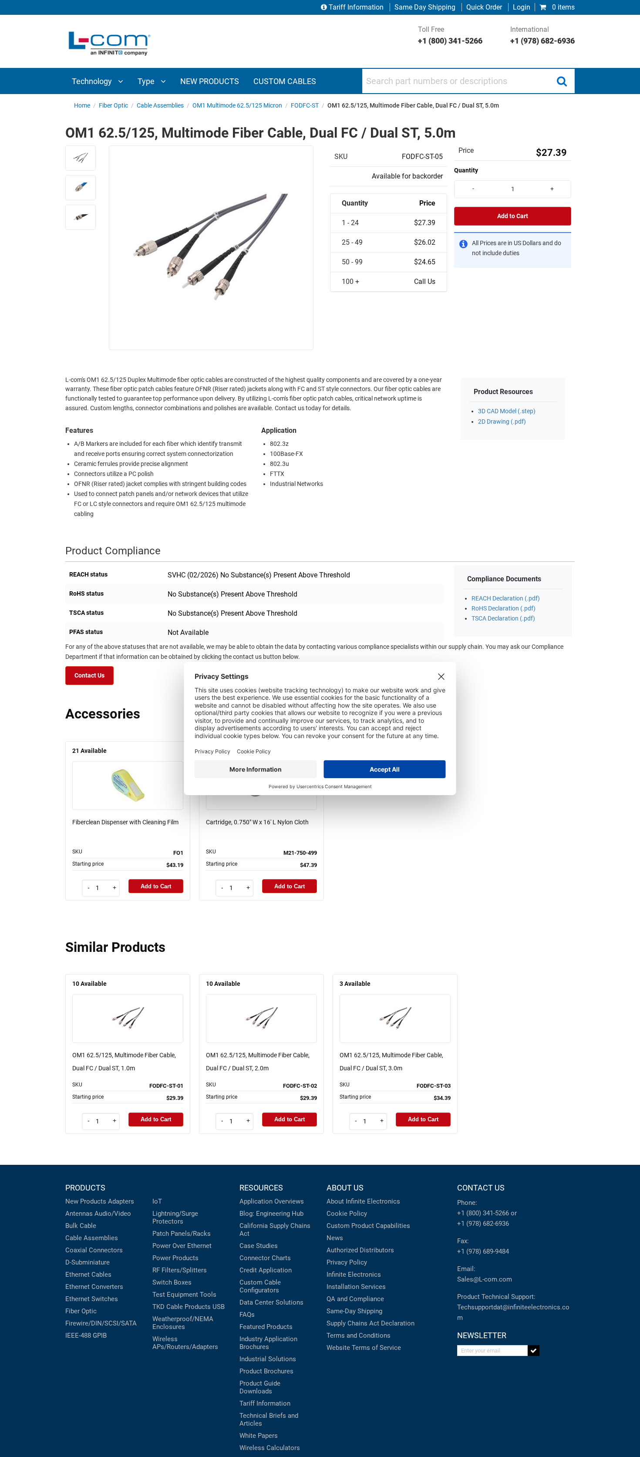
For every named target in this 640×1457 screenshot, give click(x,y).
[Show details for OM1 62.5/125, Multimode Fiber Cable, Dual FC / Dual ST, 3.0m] (395, 1006)
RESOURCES (261, 1187)
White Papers (258, 1436)
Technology (93, 81)
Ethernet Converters (94, 1287)
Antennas (79, 1214)
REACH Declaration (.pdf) (506, 598)
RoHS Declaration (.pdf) (504, 608)
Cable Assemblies (91, 1238)
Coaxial (76, 1250)
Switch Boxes (172, 1282)
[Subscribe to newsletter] (533, 1350)
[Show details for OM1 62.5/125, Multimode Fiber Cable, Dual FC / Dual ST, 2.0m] (262, 1006)
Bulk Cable (80, 1226)
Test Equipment (175, 1294)
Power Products (175, 1258)
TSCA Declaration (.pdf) (503, 618)
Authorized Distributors (360, 1250)
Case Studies (258, 1246)
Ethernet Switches (91, 1299)
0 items (562, 7)
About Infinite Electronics (363, 1201)
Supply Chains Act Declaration (370, 1323)
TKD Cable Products (181, 1307)
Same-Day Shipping (354, 1311)
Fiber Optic (81, 1311)
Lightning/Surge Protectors (175, 1217)
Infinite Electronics (354, 1274)
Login (521, 7)
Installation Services (356, 1287)
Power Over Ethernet (182, 1246)
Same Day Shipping (424, 7)
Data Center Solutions (271, 1302)
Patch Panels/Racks (181, 1234)
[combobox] (468, 81)
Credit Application (265, 1270)
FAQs (247, 1315)
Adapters (121, 1201)
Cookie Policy (347, 1214)
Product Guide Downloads (259, 1387)
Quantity (466, 170)
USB (218, 1307)
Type (147, 81)
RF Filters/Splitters (179, 1270)
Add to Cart (512, 216)
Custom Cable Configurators (260, 1286)
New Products (85, 1201)
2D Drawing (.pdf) (502, 421)
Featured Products (266, 1327)
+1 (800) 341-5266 (483, 1213)
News (335, 1238)
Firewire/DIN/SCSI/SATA (101, 1323)
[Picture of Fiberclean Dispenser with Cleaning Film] (128, 773)
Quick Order (484, 7)
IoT (157, 1201)
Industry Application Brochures (268, 1343)
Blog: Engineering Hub (271, 1214)
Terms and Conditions (359, 1335)
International (542, 35)
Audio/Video (112, 1214)
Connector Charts (265, 1258)
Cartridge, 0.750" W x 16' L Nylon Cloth (257, 822)
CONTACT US (481, 1187)
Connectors (106, 1250)
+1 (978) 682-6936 (483, 1224)
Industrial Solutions (267, 1359)
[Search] (562, 81)
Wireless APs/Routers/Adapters (185, 1343)
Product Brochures (266, 1371)
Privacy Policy (347, 1262)
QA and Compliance (355, 1299)
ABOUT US (345, 1187)
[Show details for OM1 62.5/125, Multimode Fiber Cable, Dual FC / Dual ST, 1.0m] (128, 1006)
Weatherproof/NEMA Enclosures (182, 1323)
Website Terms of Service (364, 1348)
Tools (208, 1294)
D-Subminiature (87, 1262)
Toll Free (450, 35)
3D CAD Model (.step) (507, 411)
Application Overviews (271, 1201)
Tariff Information (356, 7)
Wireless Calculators (269, 1448)
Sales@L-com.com (484, 1279)
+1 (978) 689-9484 (483, 1251)
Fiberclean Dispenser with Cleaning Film (125, 822)
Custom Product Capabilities (368, 1226)
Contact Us (89, 675)
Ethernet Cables (88, 1274)
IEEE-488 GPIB (86, 1335)
